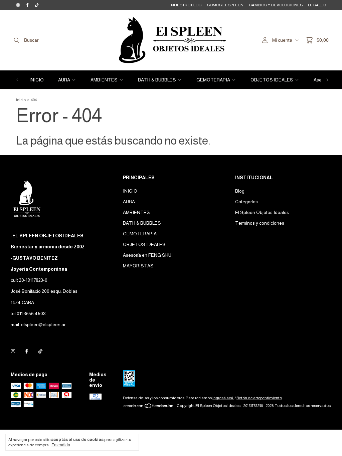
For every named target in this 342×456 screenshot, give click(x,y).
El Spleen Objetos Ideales (262, 212)
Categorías (246, 201)
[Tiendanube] (149, 407)
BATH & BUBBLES (157, 79)
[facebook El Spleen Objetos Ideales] (27, 5)
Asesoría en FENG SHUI (148, 255)
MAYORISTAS (138, 265)
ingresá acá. (223, 398)
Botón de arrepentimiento (259, 398)
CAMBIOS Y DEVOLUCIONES (276, 5)
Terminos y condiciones (259, 223)
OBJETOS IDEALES (271, 79)
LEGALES (317, 5)
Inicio (21, 99)
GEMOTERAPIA (213, 79)
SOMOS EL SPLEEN (225, 5)
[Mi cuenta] (265, 40)
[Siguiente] (327, 79)
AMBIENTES (104, 79)
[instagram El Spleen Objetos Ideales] (18, 5)
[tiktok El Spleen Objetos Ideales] (37, 5)
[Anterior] (17, 79)
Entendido (60, 445)
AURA (64, 79)
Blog (239, 191)
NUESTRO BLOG (186, 5)
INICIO (36, 79)
